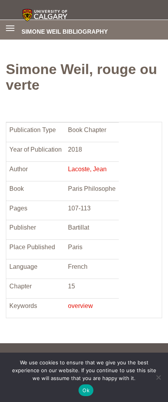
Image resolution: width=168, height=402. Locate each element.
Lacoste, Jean (87, 169)
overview (80, 305)
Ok (85, 390)
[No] (158, 377)
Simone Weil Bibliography (64, 31)
